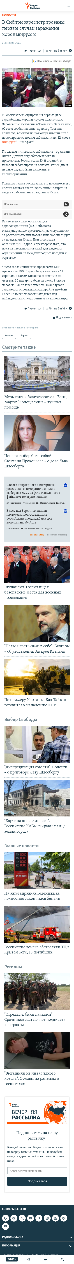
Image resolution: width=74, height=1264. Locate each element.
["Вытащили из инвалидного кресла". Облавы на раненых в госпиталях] (37, 1050)
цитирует (8, 142)
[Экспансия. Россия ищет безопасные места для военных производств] (37, 564)
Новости (9, 15)
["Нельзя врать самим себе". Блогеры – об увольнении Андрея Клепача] (37, 623)
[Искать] (62, 1259)
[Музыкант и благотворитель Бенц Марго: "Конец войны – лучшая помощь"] (37, 374)
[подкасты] (29, 1259)
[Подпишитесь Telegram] (38, 1218)
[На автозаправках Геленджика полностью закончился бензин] (37, 870)
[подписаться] (5, 1226)
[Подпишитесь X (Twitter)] (22, 1218)
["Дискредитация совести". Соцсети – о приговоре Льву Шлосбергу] (37, 744)
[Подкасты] (63, 1218)
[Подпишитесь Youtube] (30, 1218)
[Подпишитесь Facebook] (13, 1218)
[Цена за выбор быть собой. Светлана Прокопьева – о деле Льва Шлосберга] (37, 433)
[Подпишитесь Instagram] (47, 1218)
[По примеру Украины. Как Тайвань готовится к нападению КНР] (37, 677)
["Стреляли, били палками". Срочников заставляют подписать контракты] (37, 991)
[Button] (32, 51)
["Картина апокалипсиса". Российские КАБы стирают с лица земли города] (37, 798)
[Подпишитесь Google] (5, 1218)
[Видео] (45, 1259)
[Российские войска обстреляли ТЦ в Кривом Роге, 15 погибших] (37, 924)
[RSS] (55, 1218)
